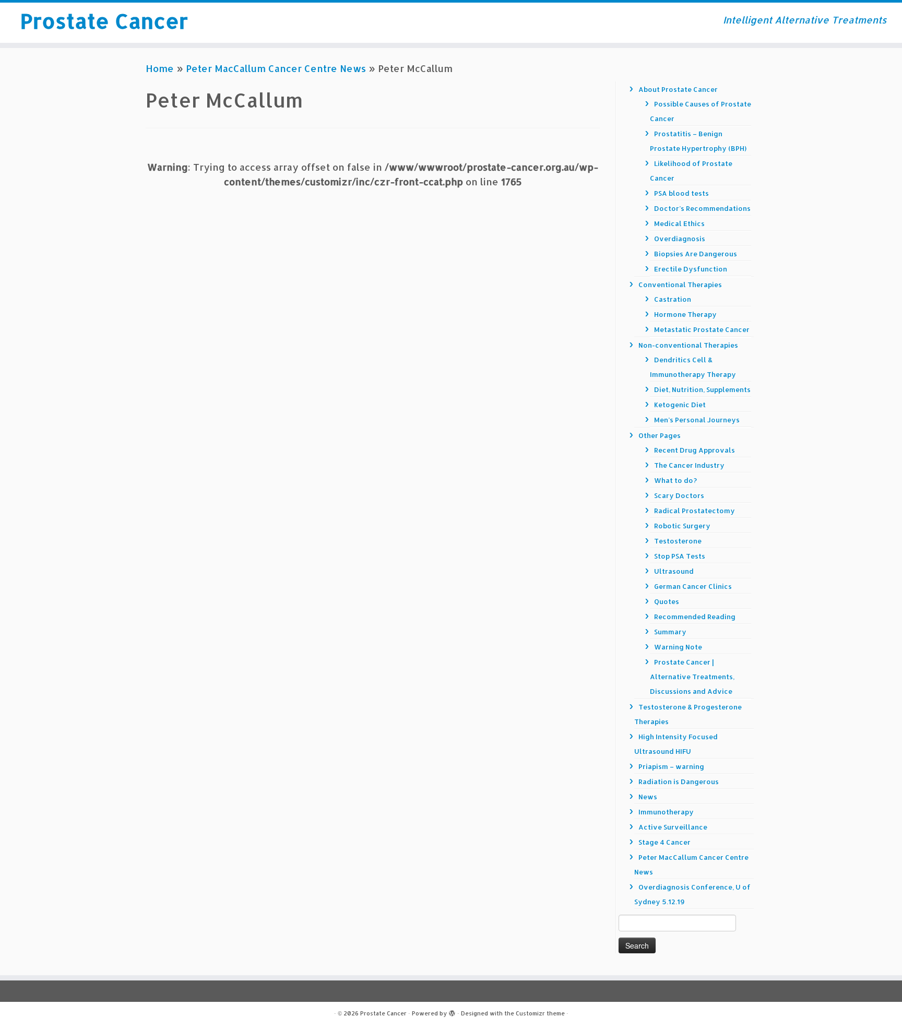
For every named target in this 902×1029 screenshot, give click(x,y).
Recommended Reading (694, 616)
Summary (670, 632)
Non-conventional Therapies (688, 345)
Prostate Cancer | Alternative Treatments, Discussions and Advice (692, 676)
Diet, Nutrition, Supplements (702, 389)
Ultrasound (674, 571)
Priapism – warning (671, 766)
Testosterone (678, 541)
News (647, 797)
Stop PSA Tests (679, 556)
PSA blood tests (681, 193)
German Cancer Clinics (693, 586)
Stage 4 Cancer (664, 842)
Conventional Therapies (680, 284)
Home (160, 68)
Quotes (666, 601)
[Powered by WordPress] (452, 1011)
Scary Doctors (679, 495)
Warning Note (678, 647)
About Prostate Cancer (678, 89)
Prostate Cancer (104, 20)
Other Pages (659, 435)
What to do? (675, 480)
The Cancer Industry (689, 465)
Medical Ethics (679, 223)
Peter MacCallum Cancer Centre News (276, 68)
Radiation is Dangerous (678, 781)
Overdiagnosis (679, 238)
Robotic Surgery (682, 526)
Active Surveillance (672, 827)
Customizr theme (540, 1013)
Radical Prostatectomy (694, 510)
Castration (672, 299)
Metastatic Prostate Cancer (702, 329)
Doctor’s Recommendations (702, 208)
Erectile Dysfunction (690, 269)
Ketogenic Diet (680, 404)
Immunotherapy (666, 812)
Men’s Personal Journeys (697, 420)
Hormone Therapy (685, 314)
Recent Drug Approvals (694, 450)
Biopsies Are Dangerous (695, 254)
